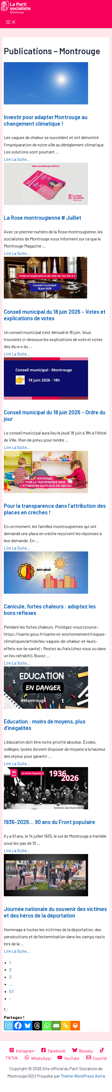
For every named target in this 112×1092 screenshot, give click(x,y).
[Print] (75, 1025)
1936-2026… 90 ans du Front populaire (49, 822)
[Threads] (37, 1025)
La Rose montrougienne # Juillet (42, 217)
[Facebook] (18, 1025)
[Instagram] (8, 1025)
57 (11, 991)
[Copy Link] (65, 1025)
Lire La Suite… (17, 159)
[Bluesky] (27, 1025)
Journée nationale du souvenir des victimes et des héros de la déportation (55, 912)
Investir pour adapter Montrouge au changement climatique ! (46, 120)
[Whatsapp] (46, 1025)
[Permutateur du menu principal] (11, 22)
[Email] (56, 1025)
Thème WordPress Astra (83, 1075)
